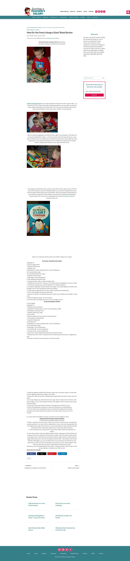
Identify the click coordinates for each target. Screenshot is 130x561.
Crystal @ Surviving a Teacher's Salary (36, 35)
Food (85, 11)
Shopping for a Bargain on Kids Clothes (35, 467)
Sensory (44, 553)
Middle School (74, 17)
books (29, 458)
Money (79, 11)
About (36, 553)
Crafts (72, 11)
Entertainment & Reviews (33, 29)
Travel (91, 11)
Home (33, 17)
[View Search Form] (129, 17)
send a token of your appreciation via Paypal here (94, 50)
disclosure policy (50, 38)
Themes (85, 553)
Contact (95, 17)
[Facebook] (96, 11)
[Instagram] (99, 11)
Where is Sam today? (73, 467)
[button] (128, 12)
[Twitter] (104, 11)
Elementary (63, 553)
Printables (64, 11)
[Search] (103, 78)
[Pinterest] (101, 11)
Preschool (53, 553)
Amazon (66, 196)
